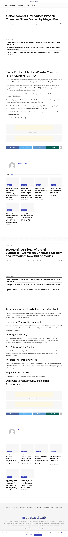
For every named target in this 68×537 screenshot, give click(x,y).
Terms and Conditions (47, 507)
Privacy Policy (21, 507)
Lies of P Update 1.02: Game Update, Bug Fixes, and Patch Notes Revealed (56, 192)
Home (7, 11)
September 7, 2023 (21, 24)
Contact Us (14, 507)
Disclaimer (29, 507)
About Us (7, 507)
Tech (27, 5)
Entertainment (10, 5)
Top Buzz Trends (29, 528)
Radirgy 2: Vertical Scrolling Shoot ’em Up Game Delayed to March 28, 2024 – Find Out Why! (27, 217)
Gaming (20, 5)
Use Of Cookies (58, 507)
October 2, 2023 (10, 199)
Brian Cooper (10, 24)
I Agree (38, 535)
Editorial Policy (37, 507)
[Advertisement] (34, 32)
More (33, 5)
